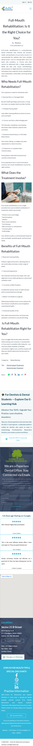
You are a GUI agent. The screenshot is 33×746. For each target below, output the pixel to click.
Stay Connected (16, 506)
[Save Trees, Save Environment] (16, 450)
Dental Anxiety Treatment (15, 368)
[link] (16, 183)
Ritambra (18, 43)
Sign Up (30, 2)
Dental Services (15, 360)
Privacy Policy (18, 708)
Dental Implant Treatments (15, 365)
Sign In (24, 2)
